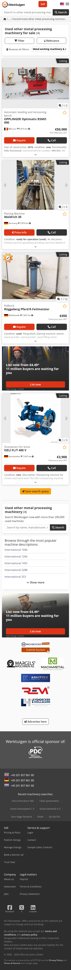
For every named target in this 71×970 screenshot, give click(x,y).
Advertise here (37, 721)
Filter (20, 41)
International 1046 (16, 550)
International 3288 (16, 570)
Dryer (40, 816)
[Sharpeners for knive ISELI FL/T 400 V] (35, 418)
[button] (67, 4)
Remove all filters (18, 49)
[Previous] (5, 83)
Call (53, 140)
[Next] (66, 83)
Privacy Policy (56, 960)
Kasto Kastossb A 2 (50, 808)
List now (35, 384)
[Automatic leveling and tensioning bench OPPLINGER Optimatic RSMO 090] (35, 83)
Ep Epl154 (54, 816)
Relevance (52, 41)
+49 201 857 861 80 (22, 775)
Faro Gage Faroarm (21, 816)
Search (62, 12)
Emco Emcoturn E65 (23, 800)
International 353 (15, 576)
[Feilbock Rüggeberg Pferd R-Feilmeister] (35, 277)
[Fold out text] (35, 154)
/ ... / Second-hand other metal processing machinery (37, 19)
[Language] (62, 4)
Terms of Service (12, 963)
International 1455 (16, 563)
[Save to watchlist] (64, 112)
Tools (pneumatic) (49, 800)
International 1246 (16, 556)
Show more (37, 582)
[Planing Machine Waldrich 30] (35, 185)
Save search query (37, 491)
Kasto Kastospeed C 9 (22, 808)
